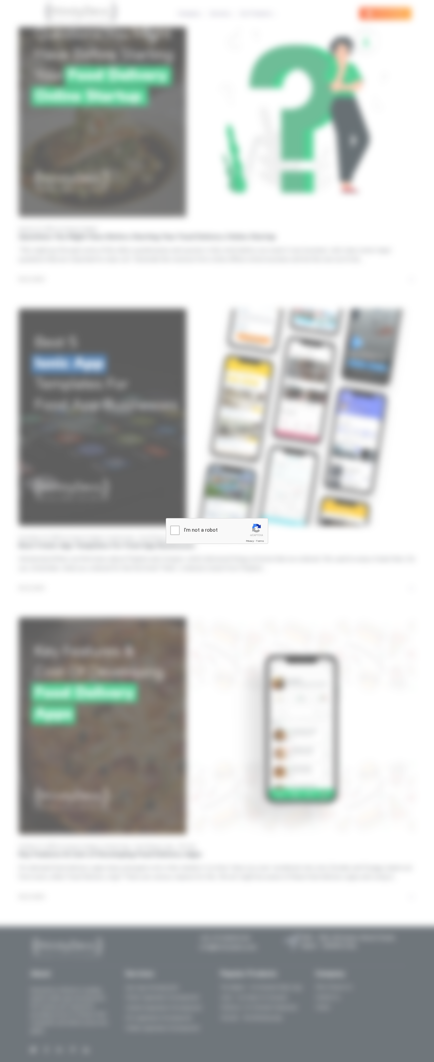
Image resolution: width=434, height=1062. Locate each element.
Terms (260, 541)
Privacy (250, 541)
